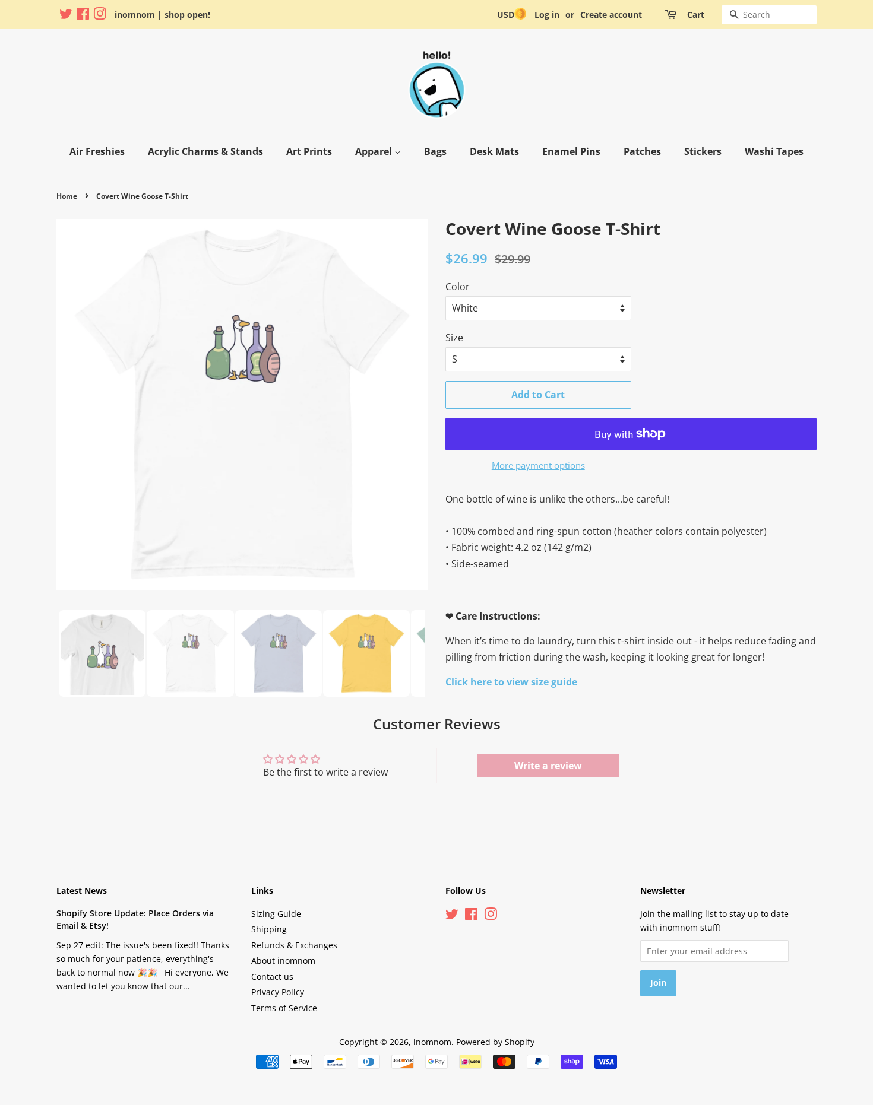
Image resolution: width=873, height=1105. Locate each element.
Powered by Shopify (495, 1041)
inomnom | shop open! (162, 14)
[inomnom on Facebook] (83, 15)
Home (66, 196)
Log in (546, 14)
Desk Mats (494, 151)
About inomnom (283, 960)
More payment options (538, 465)
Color (457, 286)
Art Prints (309, 151)
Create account (611, 14)
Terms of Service (284, 1008)
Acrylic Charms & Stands (205, 151)
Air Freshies (97, 151)
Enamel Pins (571, 151)
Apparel (374, 151)
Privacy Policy (277, 992)
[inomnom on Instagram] (99, 15)
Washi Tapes (774, 151)
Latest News (81, 890)
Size (454, 337)
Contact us (272, 976)
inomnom (432, 1041)
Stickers (703, 151)
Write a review (548, 765)
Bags (435, 151)
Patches (642, 151)
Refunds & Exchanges (294, 945)
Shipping (269, 929)
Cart (695, 14)
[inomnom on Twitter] (65, 15)
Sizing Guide (276, 913)
